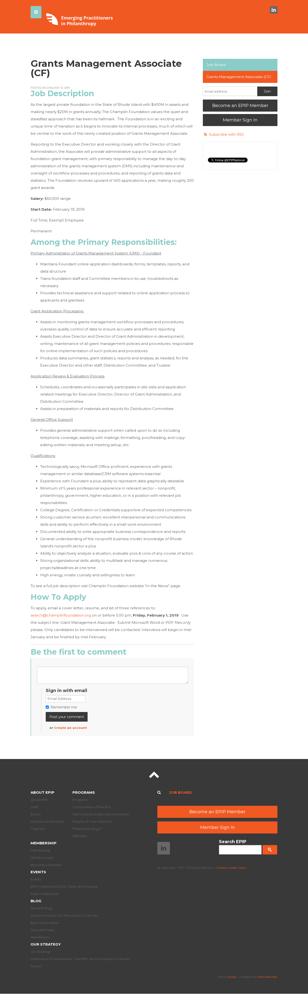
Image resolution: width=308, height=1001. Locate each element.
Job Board (216, 64)
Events (38, 872)
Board (35, 814)
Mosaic (232, 977)
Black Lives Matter (45, 923)
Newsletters (40, 937)
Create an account (70, 728)
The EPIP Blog (41, 908)
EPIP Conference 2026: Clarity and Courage (64, 886)
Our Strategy (46, 944)
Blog (36, 901)
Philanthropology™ (87, 829)
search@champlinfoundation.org (61, 615)
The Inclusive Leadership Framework (100, 814)
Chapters (38, 829)
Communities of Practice (91, 807)
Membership (44, 843)
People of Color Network (92, 821)
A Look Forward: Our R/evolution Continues (64, 915)
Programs (83, 792)
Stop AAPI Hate (43, 930)
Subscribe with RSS (226, 134)
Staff (34, 807)
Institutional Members (47, 821)
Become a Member (46, 865)
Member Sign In (240, 120)
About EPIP (42, 792)
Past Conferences (44, 894)
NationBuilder (267, 977)
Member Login (42, 858)
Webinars (79, 836)
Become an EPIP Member (240, 105)
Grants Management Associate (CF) (238, 76)
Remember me (64, 707)
